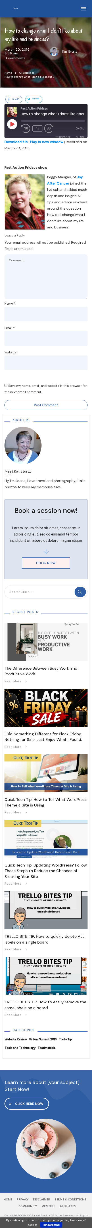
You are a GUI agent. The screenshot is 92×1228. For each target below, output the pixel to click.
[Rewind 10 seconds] (26, 128)
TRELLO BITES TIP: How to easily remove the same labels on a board (45, 1004)
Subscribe (63, 137)
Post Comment (46, 405)
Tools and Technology (20, 1048)
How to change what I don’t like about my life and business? (43, 35)
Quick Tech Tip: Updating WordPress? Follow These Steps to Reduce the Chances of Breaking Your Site (45, 870)
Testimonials (47, 1048)
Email (9, 328)
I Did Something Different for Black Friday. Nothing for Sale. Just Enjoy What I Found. (43, 736)
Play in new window (46, 142)
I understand (51, 1225)
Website (10, 352)
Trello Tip (65, 1039)
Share (80, 137)
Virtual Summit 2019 (43, 1039)
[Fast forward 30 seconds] (51, 128)
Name (9, 303)
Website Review (16, 1039)
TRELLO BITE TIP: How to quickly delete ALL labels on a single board (44, 939)
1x (37, 128)
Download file (16, 142)
